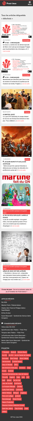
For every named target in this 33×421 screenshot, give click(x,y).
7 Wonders (5, 352)
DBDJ (16, 365)
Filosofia (5, 377)
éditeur (4, 411)
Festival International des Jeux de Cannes (15, 374)
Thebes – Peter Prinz (20, 330)
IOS (28, 377)
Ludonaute (19, 389)
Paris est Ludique (7, 396)
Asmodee (5, 358)
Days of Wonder (7, 365)
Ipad (3, 380)
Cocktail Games (17, 361)
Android (13, 352)
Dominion (22, 368)
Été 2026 (4, 302)
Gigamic (12, 377)
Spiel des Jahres (7, 408)
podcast (17, 396)
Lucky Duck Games (8, 389)
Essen (4, 371)
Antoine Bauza (22, 352)
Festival (10, 371)
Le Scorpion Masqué (8, 386)
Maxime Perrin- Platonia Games (11, 305)
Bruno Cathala (24, 358)
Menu (30, 4)
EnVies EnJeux (6, 313)
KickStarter (17, 383)
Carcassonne (6, 361)
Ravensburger (6, 399)
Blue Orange (14, 358)
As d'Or (4, 355)
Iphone (9, 380)
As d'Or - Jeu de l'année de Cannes (19, 355)
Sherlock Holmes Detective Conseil (13, 405)
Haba (18, 377)
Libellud (19, 386)
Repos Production (7, 402)
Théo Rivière (19, 408)
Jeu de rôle (16, 380)
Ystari (26, 408)
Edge (28, 368)
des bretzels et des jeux (9, 368)
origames (23, 393)
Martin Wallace (6, 393)
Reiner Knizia (17, 399)
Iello (23, 377)
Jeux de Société (7, 383)
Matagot (15, 393)
